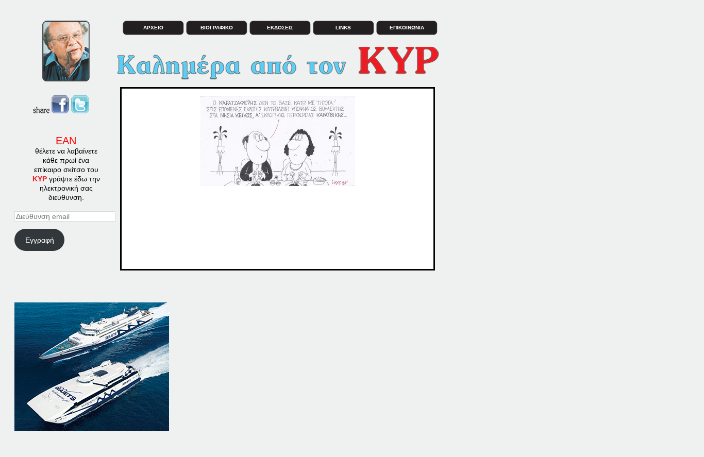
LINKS (343, 27)
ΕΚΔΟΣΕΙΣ (280, 27)
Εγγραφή (39, 240)
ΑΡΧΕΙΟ (153, 27)
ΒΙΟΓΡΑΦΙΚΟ (216, 27)
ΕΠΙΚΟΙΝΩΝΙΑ (407, 27)
